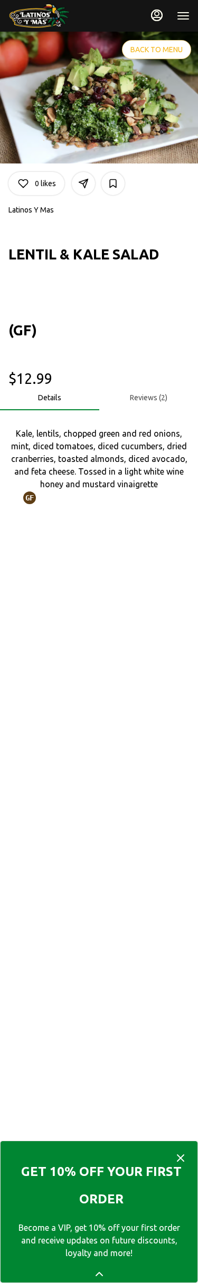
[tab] (49, 397)
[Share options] (83, 183)
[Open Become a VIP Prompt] (99, 1274)
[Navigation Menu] (183, 16)
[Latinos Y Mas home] (55, 16)
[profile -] (156, 15)
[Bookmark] (113, 183)
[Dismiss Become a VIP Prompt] (180, 1158)
